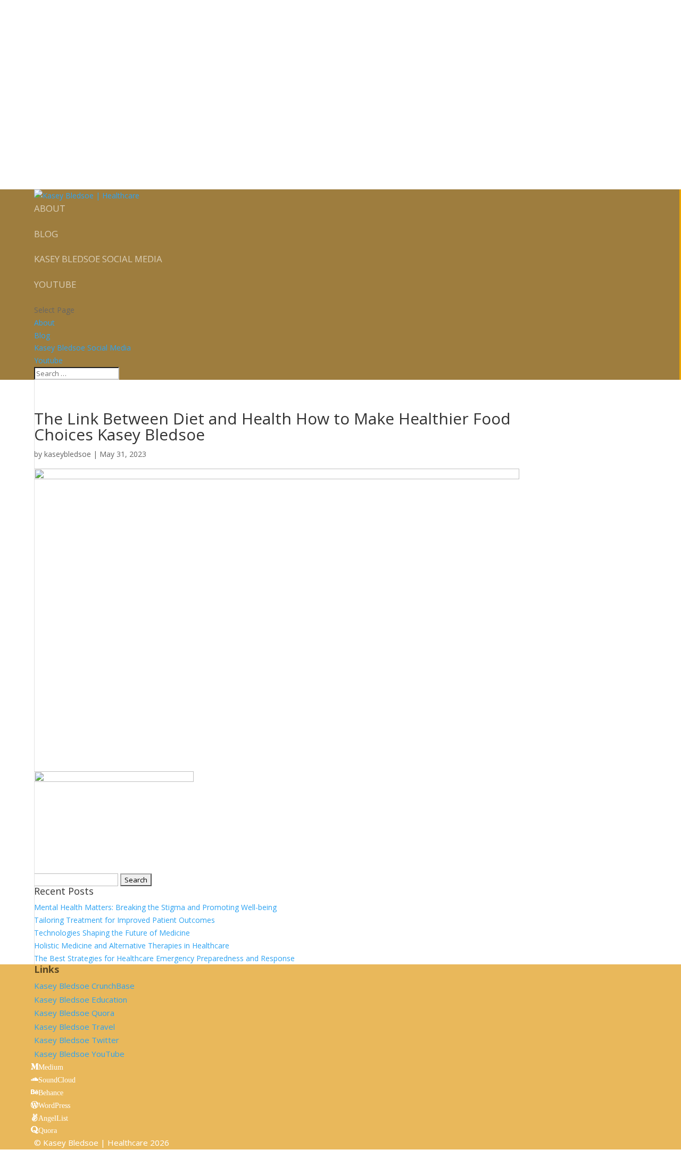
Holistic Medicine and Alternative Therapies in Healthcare (131, 945)
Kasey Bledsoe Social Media (98, 259)
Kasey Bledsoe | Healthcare (95, 1142)
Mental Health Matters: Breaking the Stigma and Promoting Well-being (155, 907)
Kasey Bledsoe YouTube (79, 1053)
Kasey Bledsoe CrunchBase (84, 985)
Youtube (55, 284)
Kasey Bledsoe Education (80, 999)
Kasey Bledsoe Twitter (76, 1040)
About (49, 208)
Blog (46, 234)
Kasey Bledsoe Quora (74, 1012)
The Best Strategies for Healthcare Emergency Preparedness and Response (164, 958)
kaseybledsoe (67, 454)
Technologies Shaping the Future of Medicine (112, 933)
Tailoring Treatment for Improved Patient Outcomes (124, 920)
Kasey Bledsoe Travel (74, 1026)
